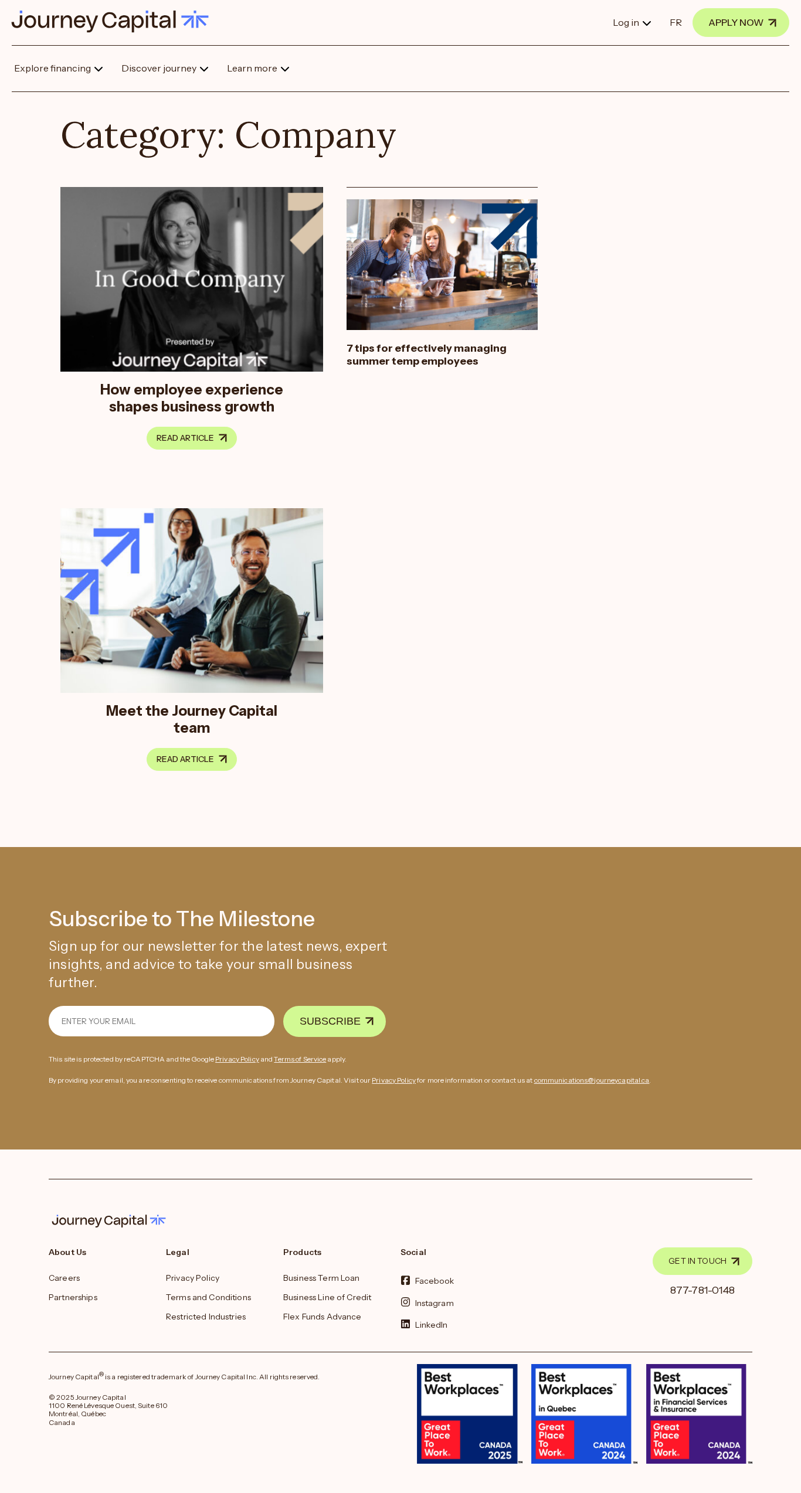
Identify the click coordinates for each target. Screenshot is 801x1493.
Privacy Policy (237, 1059)
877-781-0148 (702, 1290)
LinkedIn (431, 1324)
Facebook (434, 1281)
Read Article (185, 438)
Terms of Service (300, 1059)
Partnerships (73, 1297)
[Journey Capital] (116, 21)
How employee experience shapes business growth (191, 398)
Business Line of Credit (327, 1297)
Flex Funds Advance (322, 1316)
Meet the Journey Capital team (191, 719)
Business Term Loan (321, 1278)
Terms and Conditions (208, 1297)
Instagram (434, 1302)
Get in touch (697, 1261)
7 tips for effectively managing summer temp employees (427, 355)
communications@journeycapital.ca (592, 1080)
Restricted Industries (206, 1316)
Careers (64, 1278)
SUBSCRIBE (330, 1021)
